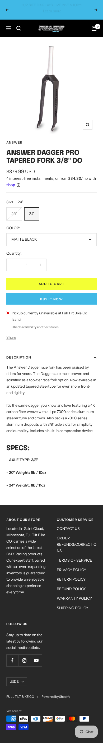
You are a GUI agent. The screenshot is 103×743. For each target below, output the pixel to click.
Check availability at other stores (35, 321)
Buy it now (51, 293)
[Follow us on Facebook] (12, 655)
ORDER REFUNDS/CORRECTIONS (76, 538)
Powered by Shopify (55, 691)
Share (11, 331)
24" (31, 207)
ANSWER (14, 137)
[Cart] (94, 22)
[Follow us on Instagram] (24, 655)
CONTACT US (68, 522)
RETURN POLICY (71, 573)
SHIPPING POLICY (72, 602)
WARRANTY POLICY (74, 592)
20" (14, 207)
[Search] (18, 22)
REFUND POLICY (71, 583)
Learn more (81, 7)
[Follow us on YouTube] (36, 655)
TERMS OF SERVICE (74, 554)
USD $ (14, 676)
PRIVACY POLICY (71, 564)
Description (18, 352)
